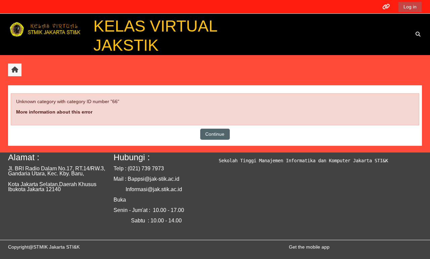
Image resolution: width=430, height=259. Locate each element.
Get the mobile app (309, 247)
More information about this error (54, 112)
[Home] (46, 30)
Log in (410, 6)
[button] (418, 34)
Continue (214, 134)
